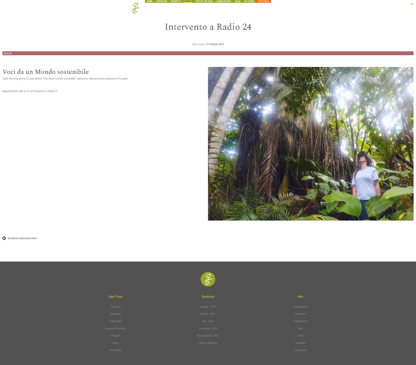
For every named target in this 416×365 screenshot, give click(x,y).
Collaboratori (115, 321)
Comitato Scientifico (115, 328)
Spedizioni (161, 1)
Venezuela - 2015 (208, 328)
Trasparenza (300, 350)
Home (149, 1)
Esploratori (115, 313)
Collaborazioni (300, 321)
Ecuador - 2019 (208, 306)
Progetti (176, 1)
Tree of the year (203, 1)
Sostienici (263, 1)
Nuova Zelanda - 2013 (208, 335)
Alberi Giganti (223, 1)
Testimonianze (300, 306)
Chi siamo (249, 1)
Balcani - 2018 (208, 313)
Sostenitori (300, 313)
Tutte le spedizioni (208, 343)
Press (300, 335)
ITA (411, 4)
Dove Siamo (115, 350)
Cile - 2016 (208, 321)
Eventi (188, 1)
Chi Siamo (115, 306)
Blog (237, 1)
